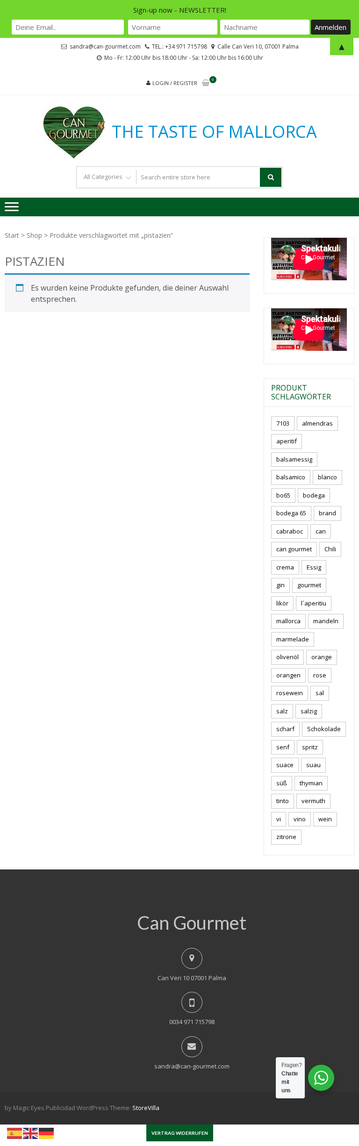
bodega (314, 495)
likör (282, 603)
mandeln (325, 621)
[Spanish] (15, 1132)
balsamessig (294, 459)
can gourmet (294, 549)
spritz (310, 747)
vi (278, 819)
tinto (282, 801)
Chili (330, 549)
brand (327, 513)
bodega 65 (291, 513)
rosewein (289, 693)
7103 (282, 423)
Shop (34, 235)
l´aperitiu (313, 603)
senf (282, 747)
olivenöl (287, 657)
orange (321, 657)
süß (281, 783)
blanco (327, 477)
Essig (314, 567)
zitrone (286, 837)
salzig (309, 711)
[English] (31, 1132)
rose (319, 675)
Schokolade (324, 729)
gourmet (309, 585)
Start (12, 235)
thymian (311, 783)
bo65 (283, 495)
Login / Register (174, 82)
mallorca (288, 621)
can (321, 531)
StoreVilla (145, 1107)
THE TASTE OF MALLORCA (214, 132)
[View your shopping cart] (205, 83)
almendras (317, 423)
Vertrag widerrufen (179, 1133)
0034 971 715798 (192, 1022)
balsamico (290, 477)
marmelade (292, 639)
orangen (288, 675)
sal (320, 693)
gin (280, 585)
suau (313, 765)
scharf (285, 729)
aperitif (286, 441)
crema (285, 567)
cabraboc (289, 531)
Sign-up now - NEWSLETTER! (179, 9)
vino (300, 819)
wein (325, 819)
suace (285, 765)
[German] (47, 1132)
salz (282, 711)
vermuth (313, 801)
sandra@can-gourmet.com (192, 1066)
